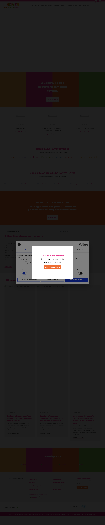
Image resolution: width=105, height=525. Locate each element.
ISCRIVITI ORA (52, 267)
